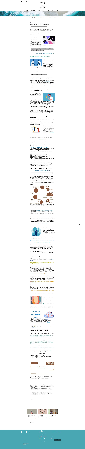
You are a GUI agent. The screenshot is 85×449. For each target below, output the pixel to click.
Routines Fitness (41, 17)
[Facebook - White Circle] (29, 432)
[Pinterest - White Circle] (24, 432)
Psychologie (46, 17)
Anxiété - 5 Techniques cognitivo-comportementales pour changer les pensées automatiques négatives (31, 416)
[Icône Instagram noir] (29, 1)
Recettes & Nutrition (36, 17)
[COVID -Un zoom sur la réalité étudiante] (53, 411)
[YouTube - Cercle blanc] (26, 432)
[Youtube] (21, 1)
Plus (54, 17)
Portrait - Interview (51, 17)
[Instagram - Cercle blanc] (21, 432)
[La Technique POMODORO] (42, 411)
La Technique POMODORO (40, 416)
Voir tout (57, 407)
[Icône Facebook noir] (23, 1)
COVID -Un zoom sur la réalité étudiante (53, 416)
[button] (57, 17)
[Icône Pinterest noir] (26, 1)
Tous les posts (28, 17)
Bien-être (32, 17)
